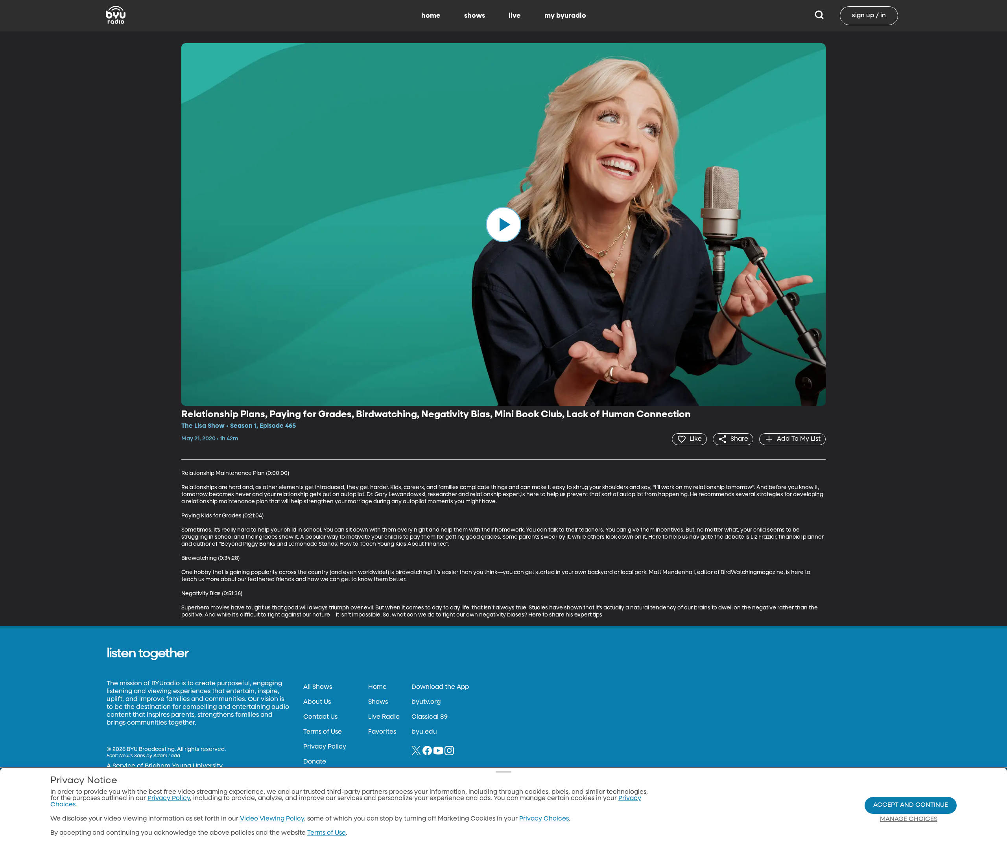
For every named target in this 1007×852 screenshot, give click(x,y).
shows (474, 15)
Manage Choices (908, 819)
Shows (378, 702)
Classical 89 (429, 717)
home (431, 15)
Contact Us (320, 717)
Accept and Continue (910, 805)
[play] (503, 224)
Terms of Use (322, 732)
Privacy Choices (544, 819)
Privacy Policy (324, 747)
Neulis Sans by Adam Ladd (149, 756)
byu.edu (424, 732)
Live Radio (384, 717)
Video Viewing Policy (272, 819)
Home (377, 687)
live (515, 15)
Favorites (382, 732)
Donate (314, 762)
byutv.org (426, 702)
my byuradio (565, 15)
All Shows (317, 687)
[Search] (819, 15)
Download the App (440, 687)
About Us (317, 702)
